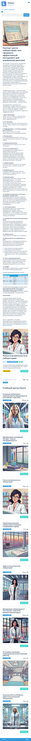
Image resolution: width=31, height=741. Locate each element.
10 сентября (7, 529)
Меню (3, 739)
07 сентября (7, 400)
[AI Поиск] (13, 11)
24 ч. (21, 361)
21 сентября (7, 572)
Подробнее (24, 371)
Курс (4, 362)
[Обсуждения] (6, 12)
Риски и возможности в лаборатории (15, 356)
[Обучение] (8, 12)
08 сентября (7, 486)
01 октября (7, 658)
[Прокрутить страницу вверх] (29, 2)
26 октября (7, 701)
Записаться (24, 431)
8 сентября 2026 (12, 362)
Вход (26, 739)
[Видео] (11, 12)
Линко (5, 382)
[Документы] (4, 12)
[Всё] (2, 11)
